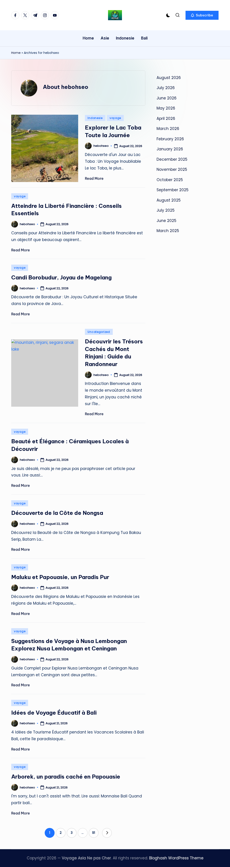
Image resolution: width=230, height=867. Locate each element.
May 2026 (166, 108)
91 (93, 832)
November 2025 (172, 169)
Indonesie (95, 118)
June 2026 (167, 98)
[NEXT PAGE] (107, 833)
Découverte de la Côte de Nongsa (57, 512)
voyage (115, 118)
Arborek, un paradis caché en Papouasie (65, 776)
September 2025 (172, 190)
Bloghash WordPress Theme (176, 858)
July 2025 (166, 210)
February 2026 (170, 139)
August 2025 (169, 200)
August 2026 (169, 77)
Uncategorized (99, 332)
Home (16, 52)
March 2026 (168, 128)
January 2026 (170, 149)
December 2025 (172, 159)
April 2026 (166, 118)
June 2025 (166, 220)
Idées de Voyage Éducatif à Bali (54, 712)
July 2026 (166, 87)
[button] (202, 15)
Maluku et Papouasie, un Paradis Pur (60, 577)
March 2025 (168, 230)
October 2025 (170, 179)
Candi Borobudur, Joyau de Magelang (61, 277)
